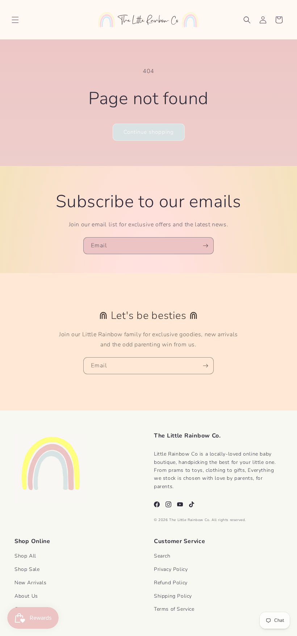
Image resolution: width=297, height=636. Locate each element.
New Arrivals (30, 582)
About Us (26, 596)
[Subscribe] (205, 245)
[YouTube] (180, 504)
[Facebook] (157, 504)
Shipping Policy (173, 596)
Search (162, 555)
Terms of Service (174, 609)
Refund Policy (171, 582)
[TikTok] (191, 504)
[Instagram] (168, 504)
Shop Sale (26, 569)
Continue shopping (149, 132)
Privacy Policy (171, 569)
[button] (15, 20)
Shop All (25, 555)
